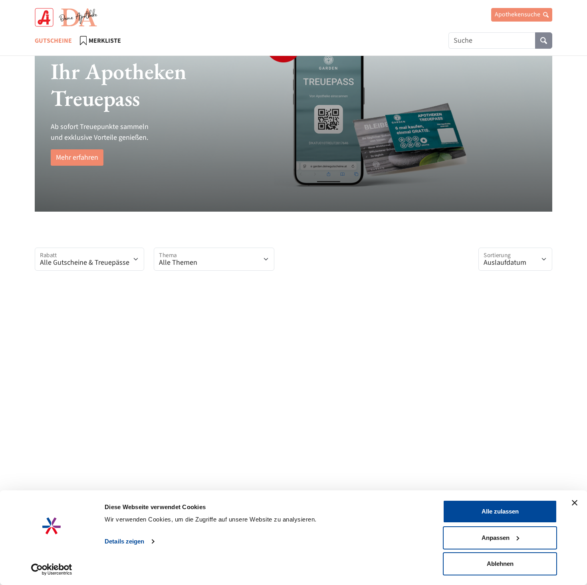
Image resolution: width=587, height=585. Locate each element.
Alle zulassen (500, 511)
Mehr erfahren (77, 158)
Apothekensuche (518, 14)
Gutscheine (53, 40)
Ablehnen (500, 563)
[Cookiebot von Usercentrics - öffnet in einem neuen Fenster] (52, 569)
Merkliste (105, 40)
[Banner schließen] (574, 503)
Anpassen (496, 537)
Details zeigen (124, 541)
